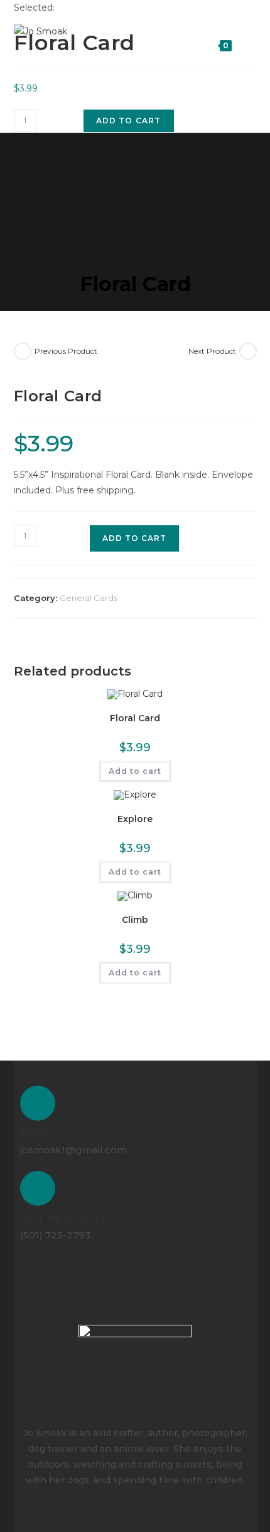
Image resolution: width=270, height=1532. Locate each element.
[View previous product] (22, 351)
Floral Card (135, 718)
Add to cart (128, 120)
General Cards (88, 598)
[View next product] (248, 351)
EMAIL (38, 1136)
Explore (135, 819)
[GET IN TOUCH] (39, 1192)
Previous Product (66, 351)
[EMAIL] (39, 1104)
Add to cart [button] (135, 771)
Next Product (212, 351)
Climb (135, 919)
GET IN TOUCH (62, 1223)
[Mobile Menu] (246, 43)
